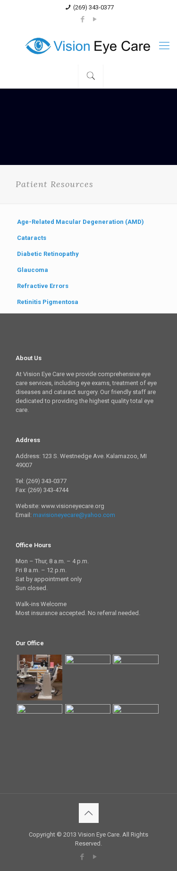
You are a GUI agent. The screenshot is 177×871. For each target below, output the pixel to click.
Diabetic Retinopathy (48, 253)
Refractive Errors (42, 285)
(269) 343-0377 (93, 7)
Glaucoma (32, 269)
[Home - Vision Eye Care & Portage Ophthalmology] (88, 46)
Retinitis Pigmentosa (47, 301)
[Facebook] (82, 19)
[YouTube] (95, 19)
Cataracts (31, 237)
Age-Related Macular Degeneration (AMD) (80, 221)
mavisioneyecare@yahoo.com (74, 514)
